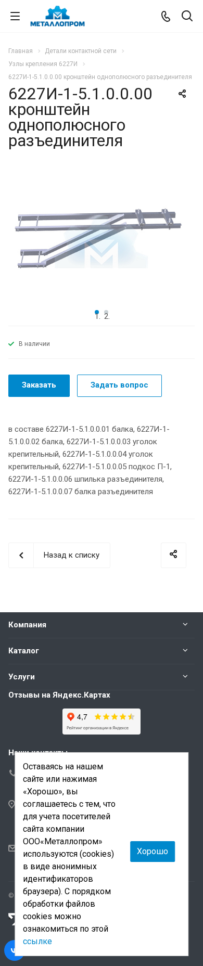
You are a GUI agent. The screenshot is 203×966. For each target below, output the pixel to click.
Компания (27, 624)
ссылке (37, 941)
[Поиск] (187, 16)
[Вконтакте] (14, 950)
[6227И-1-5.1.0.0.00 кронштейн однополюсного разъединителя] (101, 242)
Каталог (23, 650)
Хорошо (152, 851)
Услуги (21, 676)
